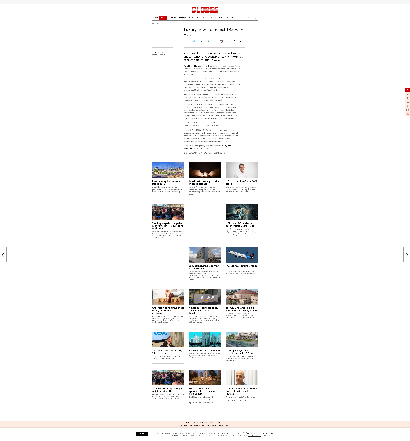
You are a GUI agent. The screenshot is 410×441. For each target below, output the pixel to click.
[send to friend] (228, 41)
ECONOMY (200, 18)
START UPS (246, 18)
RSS (208, 426)
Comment (172, 18)
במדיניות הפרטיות (254, 435)
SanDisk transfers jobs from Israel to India (204, 267)
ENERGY (209, 18)
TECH (227, 18)
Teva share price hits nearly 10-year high (167, 351)
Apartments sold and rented (204, 350)
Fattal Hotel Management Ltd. (196, 66)
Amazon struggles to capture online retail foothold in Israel (205, 310)
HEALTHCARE (219, 18)
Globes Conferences (197, 426)
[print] (221, 41)
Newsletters (183, 426)
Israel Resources (217, 426)
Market (219, 422)
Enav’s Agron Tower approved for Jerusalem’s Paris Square (202, 391)
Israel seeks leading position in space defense (204, 182)
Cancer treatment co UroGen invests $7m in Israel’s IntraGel (241, 391)
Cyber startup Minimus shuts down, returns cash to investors (168, 310)
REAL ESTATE (236, 18)
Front (156, 18)
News (163, 18)
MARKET (191, 18)
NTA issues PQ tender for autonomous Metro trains (240, 224)
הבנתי (142, 434)
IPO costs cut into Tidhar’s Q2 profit (241, 182)
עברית (227, 426)
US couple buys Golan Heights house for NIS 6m (239, 351)
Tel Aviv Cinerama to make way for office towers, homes (241, 309)
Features (182, 18)
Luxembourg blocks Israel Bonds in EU (166, 182)
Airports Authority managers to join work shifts (168, 390)
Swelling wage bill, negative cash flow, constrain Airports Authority (167, 226)
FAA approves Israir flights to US (241, 267)
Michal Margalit (158, 55)
